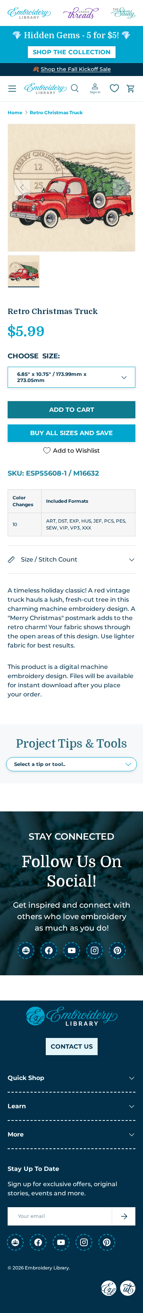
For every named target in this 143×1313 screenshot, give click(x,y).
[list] (71, 187)
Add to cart (71, 409)
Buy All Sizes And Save (71, 433)
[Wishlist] (114, 88)
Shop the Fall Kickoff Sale (76, 69)
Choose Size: (34, 356)
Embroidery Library (47, 1268)
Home (15, 112)
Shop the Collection (72, 52)
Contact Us (72, 1046)
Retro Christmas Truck (56, 112)
